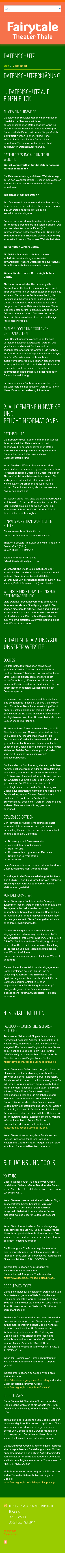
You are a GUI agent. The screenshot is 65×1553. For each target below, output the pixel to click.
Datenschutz (11, 1534)
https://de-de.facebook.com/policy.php (25, 1127)
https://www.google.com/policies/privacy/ (26, 1387)
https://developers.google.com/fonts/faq (26, 1380)
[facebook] (5, 1542)
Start (6, 65)
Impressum (10, 1530)
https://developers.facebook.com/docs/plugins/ (30, 1061)
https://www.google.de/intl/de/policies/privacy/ (29, 1482)
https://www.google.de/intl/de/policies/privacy (29, 1277)
